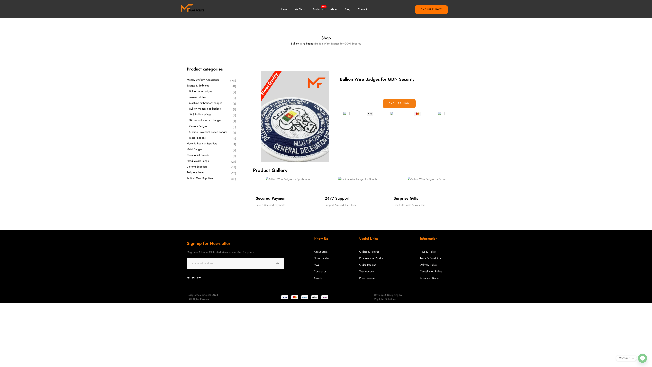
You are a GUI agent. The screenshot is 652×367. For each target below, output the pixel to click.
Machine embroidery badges (205, 103)
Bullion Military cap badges (205, 109)
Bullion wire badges (303, 44)
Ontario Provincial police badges (208, 132)
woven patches (197, 97)
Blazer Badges (197, 138)
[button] (431, 9)
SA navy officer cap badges (205, 120)
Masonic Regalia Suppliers (202, 143)
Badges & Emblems (198, 86)
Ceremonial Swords (198, 155)
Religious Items (195, 172)
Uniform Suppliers (197, 167)
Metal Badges (194, 149)
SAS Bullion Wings (200, 114)
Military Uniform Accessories (203, 80)
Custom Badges (198, 126)
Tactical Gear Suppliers (200, 178)
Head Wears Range (198, 161)
